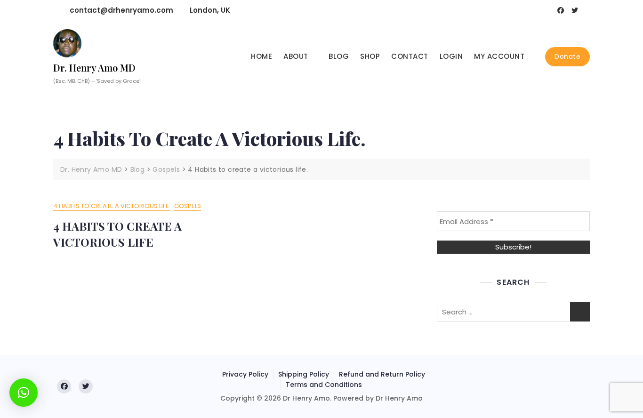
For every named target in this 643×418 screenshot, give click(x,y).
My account (499, 56)
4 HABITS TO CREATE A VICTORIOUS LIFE (117, 233)
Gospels (187, 205)
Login (451, 56)
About (295, 56)
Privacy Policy (245, 374)
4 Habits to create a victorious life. (111, 205)
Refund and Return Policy (382, 374)
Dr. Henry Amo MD (94, 67)
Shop (370, 56)
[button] (23, 392)
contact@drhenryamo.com (120, 10)
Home (261, 56)
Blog (339, 56)
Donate (567, 56)
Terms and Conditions (324, 384)
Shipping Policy (303, 374)
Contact (409, 56)
